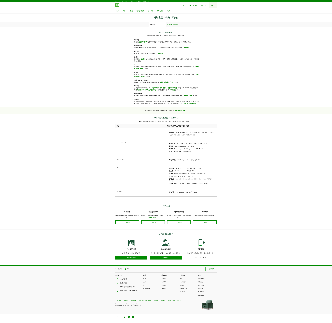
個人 (116, 1)
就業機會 (163, 300)
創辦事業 (164, 278)
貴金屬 (173, 90)
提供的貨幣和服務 (180, 110)
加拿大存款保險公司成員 (145, 300)
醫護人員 (182, 285)
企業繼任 (164, 288)
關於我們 (156, 300)
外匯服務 (200, 282)
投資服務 (131, 1)
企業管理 (164, 285)
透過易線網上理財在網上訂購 (168, 88)
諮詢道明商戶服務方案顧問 (127, 287)
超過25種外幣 (143, 42)
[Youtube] (129, 317)
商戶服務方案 (140, 11)
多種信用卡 (142, 59)
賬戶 (117, 11)
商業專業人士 (183, 288)
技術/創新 (182, 291)
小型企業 (121, 1)
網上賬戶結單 (152, 217)
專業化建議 (160, 11)
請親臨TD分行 (188, 95)
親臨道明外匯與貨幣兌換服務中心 (146, 90)
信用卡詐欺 (201, 285)
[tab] (157, 24)
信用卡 (124, 11)
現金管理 (150, 11)
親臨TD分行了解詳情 (190, 103)
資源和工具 (201, 295)
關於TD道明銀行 (146, 1)
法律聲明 (126, 300)
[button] (183, 5)
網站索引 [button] (179, 300)
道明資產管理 (138, 1)
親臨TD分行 (155, 88)
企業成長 (164, 282)
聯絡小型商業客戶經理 (166, 82)
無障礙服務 (133, 300)
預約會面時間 (123, 279)
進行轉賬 (186, 47)
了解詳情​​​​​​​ (160, 53)
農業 (181, 278)
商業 (126, 1)
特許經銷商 (183, 282)
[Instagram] (124, 317)
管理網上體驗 (171, 300)
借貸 (131, 11)
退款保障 (200, 288)
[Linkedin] (133, 317)
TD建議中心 (201, 291)
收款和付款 (201, 278)
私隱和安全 (118, 300)
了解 (168, 11)
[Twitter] (117, 317)
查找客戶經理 (123, 283)
